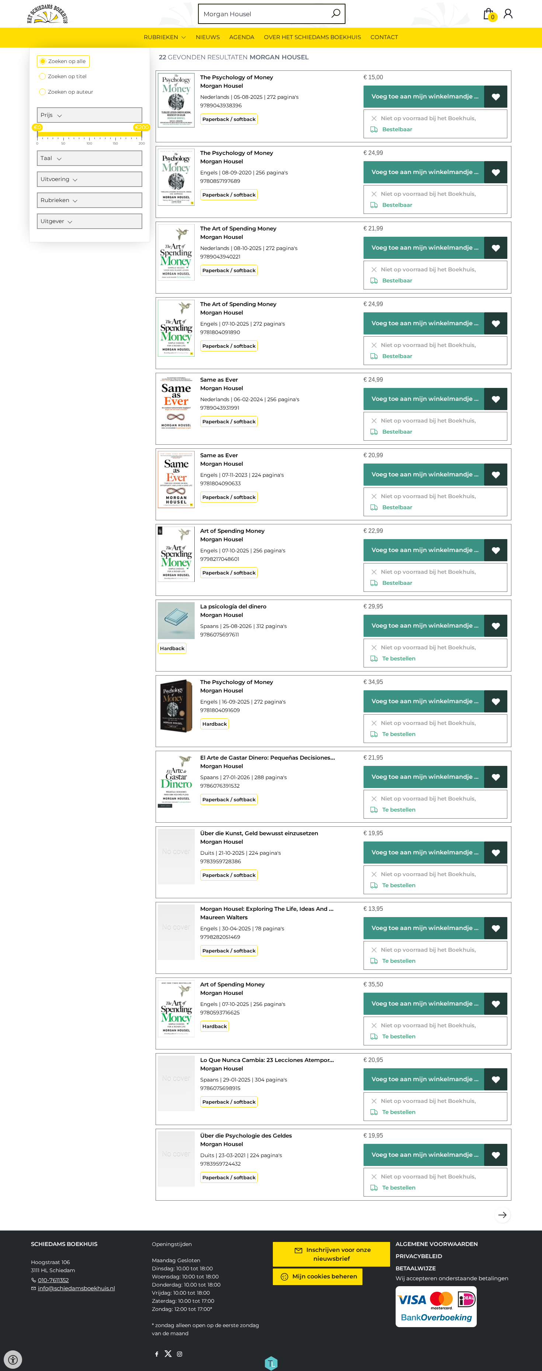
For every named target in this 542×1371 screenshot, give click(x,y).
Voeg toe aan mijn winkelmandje (421, 96)
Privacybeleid (419, 1256)
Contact (384, 37)
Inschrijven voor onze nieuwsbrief (338, 1254)
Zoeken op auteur (70, 91)
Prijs (49, 114)
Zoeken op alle (67, 61)
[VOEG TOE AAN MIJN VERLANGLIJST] (495, 97)
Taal (48, 158)
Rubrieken (56, 200)
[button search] (336, 14)
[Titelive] (271, 1363)
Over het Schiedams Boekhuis (312, 37)
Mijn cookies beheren (324, 1276)
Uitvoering (56, 179)
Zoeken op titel (67, 76)
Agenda (241, 37)
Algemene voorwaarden (437, 1243)
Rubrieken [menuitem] (162, 37)
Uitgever (54, 221)
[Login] (508, 14)
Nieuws (208, 37)
